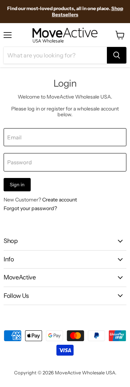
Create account (59, 199)
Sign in (17, 184)
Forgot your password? (30, 208)
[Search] (116, 55)
